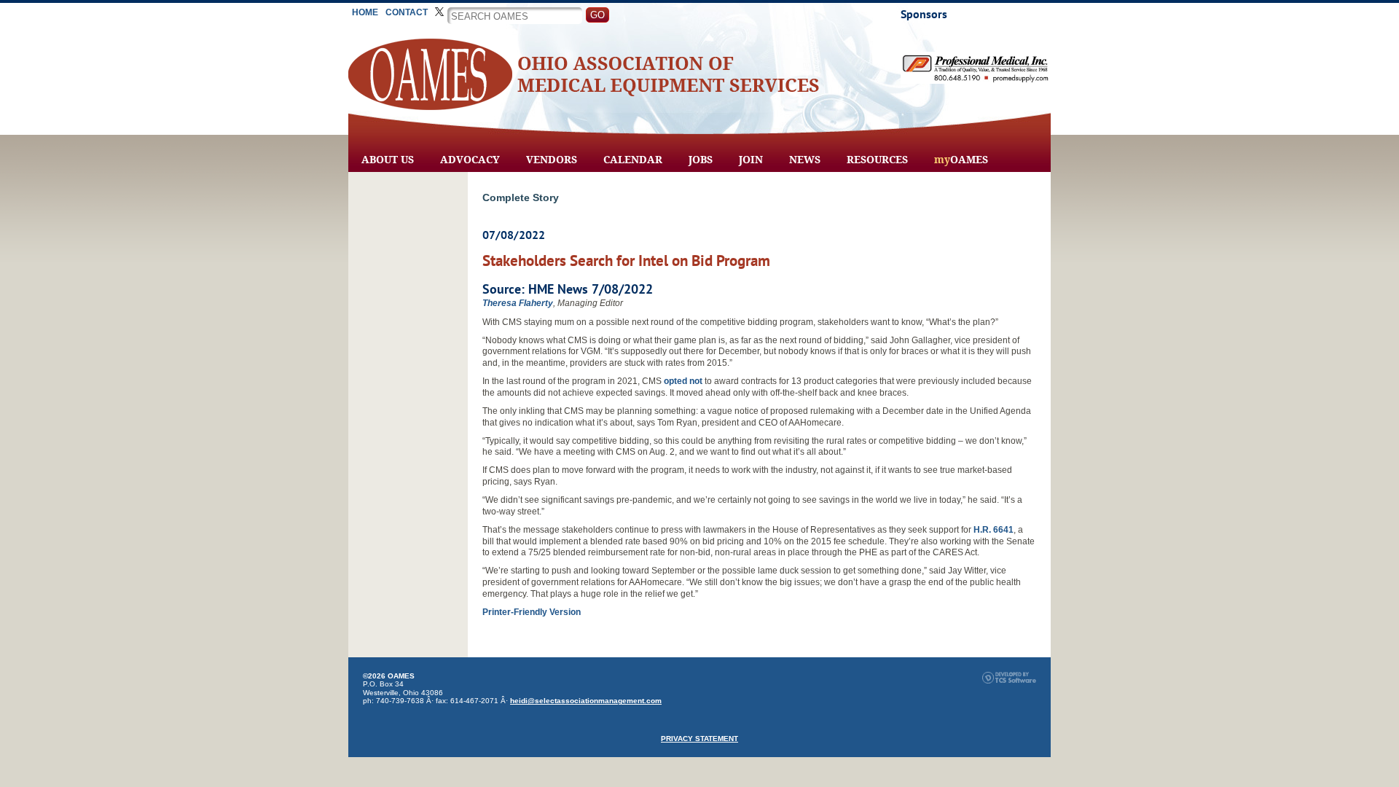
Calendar (632, 159)
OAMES (961, 159)
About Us (387, 159)
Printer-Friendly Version (531, 612)
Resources (877, 159)
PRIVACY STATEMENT (699, 739)
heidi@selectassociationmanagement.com (586, 701)
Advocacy (470, 159)
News (804, 159)
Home (365, 12)
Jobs (701, 159)
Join (751, 159)
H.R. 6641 (993, 530)
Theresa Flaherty (517, 303)
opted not (683, 381)
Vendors (551, 159)
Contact (406, 12)
